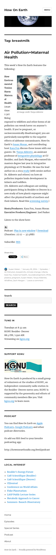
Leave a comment (35, 280)
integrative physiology (30, 155)
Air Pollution (9, 272)
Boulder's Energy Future (20, 472)
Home (7, 515)
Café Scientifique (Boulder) (21, 475)
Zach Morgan (19, 280)
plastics (7, 278)
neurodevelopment (36, 275)
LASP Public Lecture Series (21, 494)
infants (44, 272)
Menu (47, 10)
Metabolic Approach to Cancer (23, 498)
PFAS (48, 275)
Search (8, 295)
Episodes (44, 269)
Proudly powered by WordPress (32, 550)
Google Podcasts (24, 427)
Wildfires (8, 280)
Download (42, 230)
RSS (18, 242)
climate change (34, 272)
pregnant (16, 278)
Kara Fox (14, 148)
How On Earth (15, 10)
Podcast (8, 534)
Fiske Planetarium (17, 490)
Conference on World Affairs (22, 487)
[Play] (28, 227)
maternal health (20, 275)
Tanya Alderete (24, 152)
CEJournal (12, 483)
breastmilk (21, 272)
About (7, 541)
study (26, 170)
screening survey (39, 201)
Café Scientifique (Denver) (21, 479)
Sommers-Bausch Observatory (23, 502)
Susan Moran (20, 144)
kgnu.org (24, 339)
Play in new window (24, 230)
